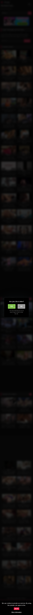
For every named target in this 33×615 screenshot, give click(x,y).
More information (17, 612)
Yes (11, 306)
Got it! (16, 608)
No (21, 306)
